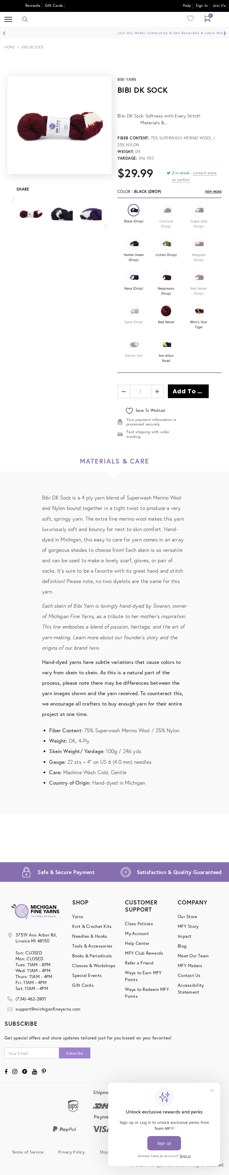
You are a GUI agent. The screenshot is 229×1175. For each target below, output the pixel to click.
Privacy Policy (71, 1151)
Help (187, 5)
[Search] (25, 19)
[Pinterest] (44, 1071)
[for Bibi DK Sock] (169, 102)
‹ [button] (4, 31)
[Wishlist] (190, 20)
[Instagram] (14, 1071)
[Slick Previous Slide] (13, 202)
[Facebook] (5, 1071)
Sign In (202, 5)
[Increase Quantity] (157, 391)
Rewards (32, 5)
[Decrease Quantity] (124, 391)
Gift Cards (54, 5)
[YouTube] (34, 1071)
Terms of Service (27, 1151)
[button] (134, 210)
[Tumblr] (24, 1071)
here (94, 647)
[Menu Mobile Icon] (8, 19)
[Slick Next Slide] (106, 227)
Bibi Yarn (126, 79)
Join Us (219, 5)
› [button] (224, 31)
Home (9, 47)
